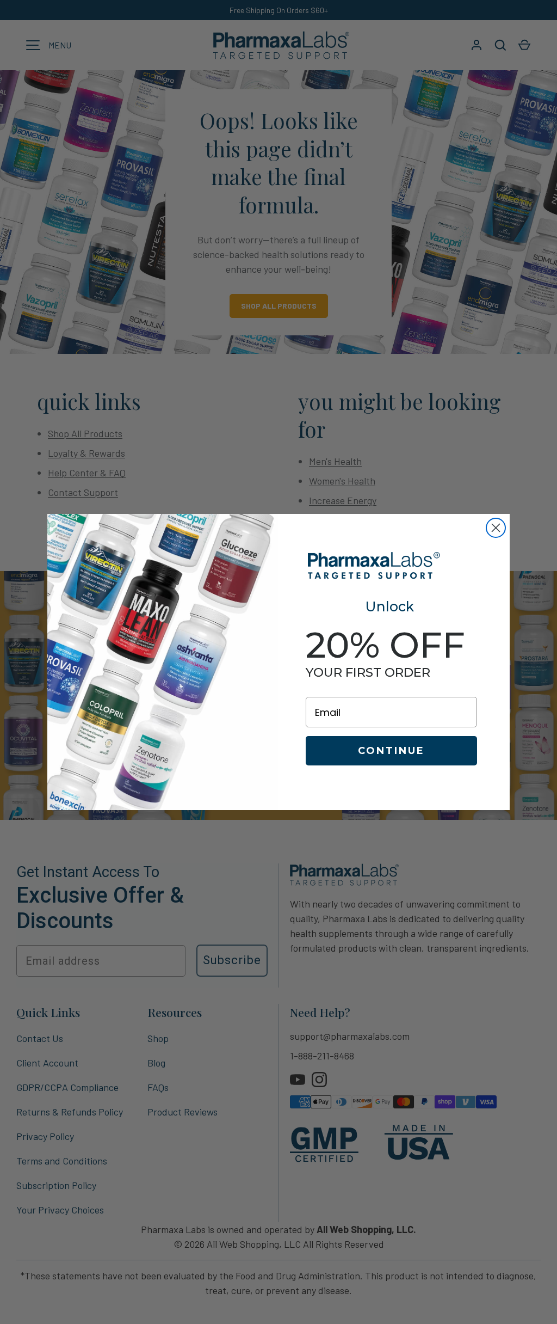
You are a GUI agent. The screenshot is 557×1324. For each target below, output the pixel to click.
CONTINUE (391, 751)
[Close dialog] (495, 527)
